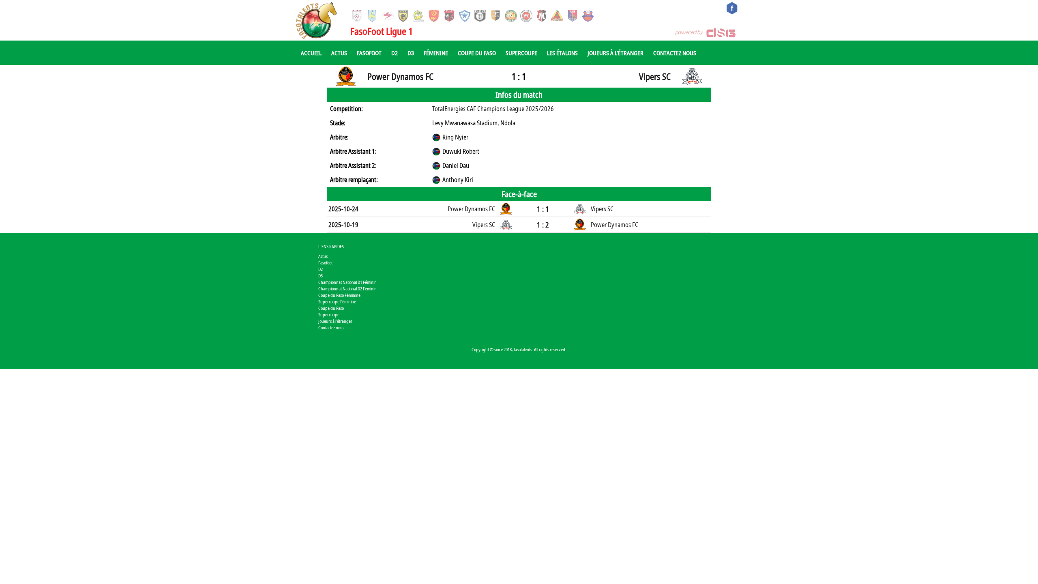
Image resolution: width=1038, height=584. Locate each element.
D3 (410, 53)
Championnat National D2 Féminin (347, 289)
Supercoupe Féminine (337, 301)
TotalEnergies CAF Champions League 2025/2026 (493, 108)
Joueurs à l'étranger (615, 53)
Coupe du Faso (477, 53)
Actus (339, 53)
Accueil (311, 53)
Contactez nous (674, 53)
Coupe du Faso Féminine (339, 295)
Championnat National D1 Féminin (347, 282)
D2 (394, 53)
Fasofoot (369, 53)
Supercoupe (521, 53)
